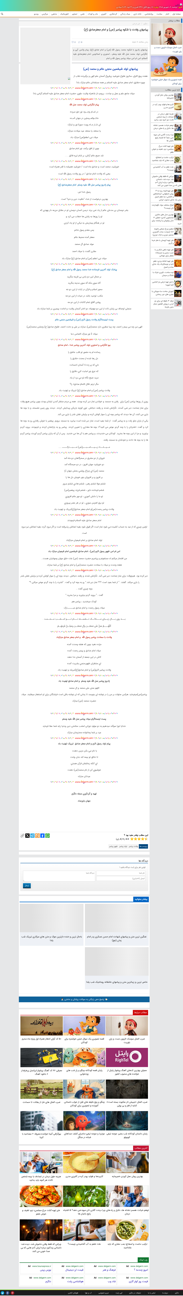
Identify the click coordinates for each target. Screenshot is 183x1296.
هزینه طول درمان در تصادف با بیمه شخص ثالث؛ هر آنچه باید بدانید (41, 1178)
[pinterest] (12, 1293)
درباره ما (165, 1293)
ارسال (27, 885)
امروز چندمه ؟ (141, 1270)
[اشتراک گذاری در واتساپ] (47, 835)
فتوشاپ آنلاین (73, 1293)
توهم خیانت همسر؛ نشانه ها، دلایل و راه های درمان (127, 1212)
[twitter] (2, 1293)
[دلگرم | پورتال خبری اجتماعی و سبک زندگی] (178, 5)
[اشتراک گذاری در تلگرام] (32, 835)
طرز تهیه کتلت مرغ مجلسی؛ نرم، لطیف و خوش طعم (41, 1212)
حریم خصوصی (104, 1293)
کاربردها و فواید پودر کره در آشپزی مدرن (84, 1176)
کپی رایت (119, 1293)
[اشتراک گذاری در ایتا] (37, 835)
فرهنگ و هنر (109, 1270)
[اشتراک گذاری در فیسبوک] (42, 835)
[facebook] (7, 1293)
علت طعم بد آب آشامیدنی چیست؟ (84, 1244)
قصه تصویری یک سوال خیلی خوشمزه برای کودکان (167, 81)
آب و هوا (88, 1293)
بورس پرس (45, 1270)
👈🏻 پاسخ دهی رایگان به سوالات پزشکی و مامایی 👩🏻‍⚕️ (84, 999)
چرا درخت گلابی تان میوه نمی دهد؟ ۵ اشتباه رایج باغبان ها (84, 1212)
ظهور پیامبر (113, 846)
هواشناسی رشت (75, 1281)
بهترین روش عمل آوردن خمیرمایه (127, 1176)
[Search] (2, 14)
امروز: (180, 7)
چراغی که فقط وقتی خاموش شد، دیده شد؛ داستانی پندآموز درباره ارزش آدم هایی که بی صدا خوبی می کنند (41, 1247)
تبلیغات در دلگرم (135, 1293)
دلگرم (48, 1281)
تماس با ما (151, 1293)
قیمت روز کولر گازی (138, 1281)
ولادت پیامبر (133, 846)
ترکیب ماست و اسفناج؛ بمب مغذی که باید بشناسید (127, 1245)
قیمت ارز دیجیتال (74, 1270)
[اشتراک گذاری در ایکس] (27, 835)
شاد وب (112, 1281)
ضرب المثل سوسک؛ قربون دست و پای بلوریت (168, 49)
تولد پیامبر (123, 846)
